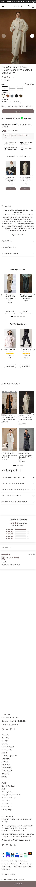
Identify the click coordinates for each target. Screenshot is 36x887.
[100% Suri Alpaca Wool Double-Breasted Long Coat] (9, 439)
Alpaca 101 (5, 773)
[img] (5, 554)
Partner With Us (7, 750)
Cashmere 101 (7, 767)
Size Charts (6, 759)
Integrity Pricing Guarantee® (11, 795)
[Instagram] (11, 729)
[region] (18, 425)
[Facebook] (3, 729)
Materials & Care (10, 247)
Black (16, 95)
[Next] (33, 414)
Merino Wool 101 (7, 770)
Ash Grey (12, 95)
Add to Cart (18, 884)
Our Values (5, 741)
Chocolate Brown (7, 95)
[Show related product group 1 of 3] (14, 465)
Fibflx (8, 879)
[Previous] (3, 414)
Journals (4, 753)
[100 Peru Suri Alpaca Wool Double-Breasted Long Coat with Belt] (9, 402)
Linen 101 (5, 762)
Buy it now (18, 111)
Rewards (5, 744)
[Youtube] (7, 729)
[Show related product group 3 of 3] (21, 465)
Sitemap (4, 776)
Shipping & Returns (11, 253)
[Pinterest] (15, 729)
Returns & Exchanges (9, 798)
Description (8, 206)
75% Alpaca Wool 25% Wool (11, 102)
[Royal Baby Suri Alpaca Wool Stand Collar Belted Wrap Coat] (26, 439)
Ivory (3, 95)
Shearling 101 (6, 764)
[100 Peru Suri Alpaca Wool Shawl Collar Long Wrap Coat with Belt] (26, 402)
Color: (6, 92)
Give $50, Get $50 (8, 747)
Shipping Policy (7, 792)
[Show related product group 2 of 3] (18, 465)
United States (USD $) (8, 874)
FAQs (4, 789)
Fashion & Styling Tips (9, 756)
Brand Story (6, 738)
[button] (4, 36)
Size (18, 84)
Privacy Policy (6, 810)
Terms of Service (7, 807)
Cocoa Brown (20, 95)
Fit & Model (8, 241)
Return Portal (6, 801)
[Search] (29, 7)
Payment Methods (8, 804)
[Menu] (3, 6)
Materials (5, 99)
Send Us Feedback (8, 786)
